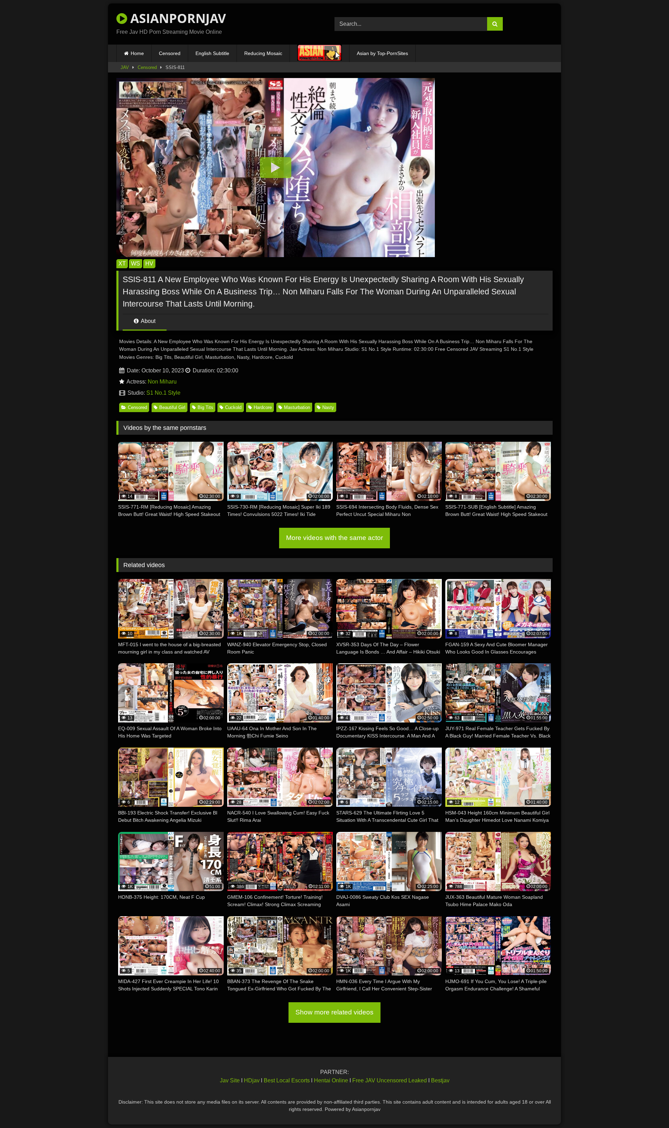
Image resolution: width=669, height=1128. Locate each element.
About (147, 321)
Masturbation (297, 407)
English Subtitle (212, 53)
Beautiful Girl (172, 407)
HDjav (252, 1080)
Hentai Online (331, 1080)
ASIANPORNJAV (176, 18)
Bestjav (440, 1080)
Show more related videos (334, 1012)
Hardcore (263, 407)
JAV (125, 67)
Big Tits (205, 407)
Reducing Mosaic (263, 53)
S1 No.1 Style (163, 393)
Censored (169, 53)
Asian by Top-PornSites (382, 53)
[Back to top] (647, 1107)
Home (137, 53)
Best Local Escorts (287, 1080)
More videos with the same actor (334, 537)
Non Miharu (162, 382)
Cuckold (233, 407)
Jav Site (230, 1080)
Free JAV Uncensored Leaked (389, 1080)
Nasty (328, 407)
